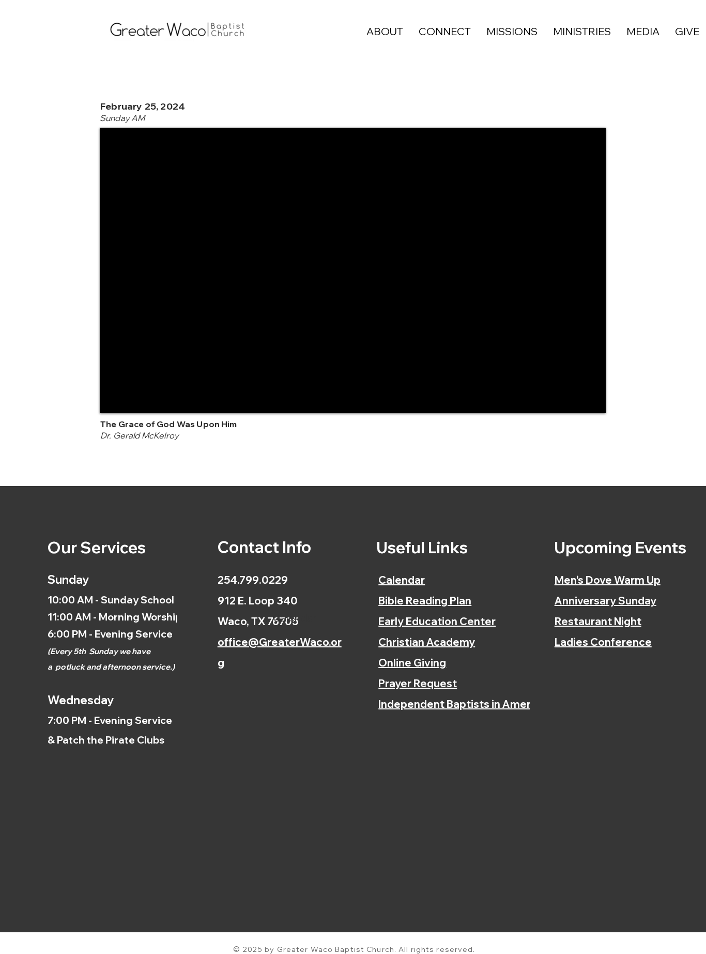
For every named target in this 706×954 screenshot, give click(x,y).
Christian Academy (426, 641)
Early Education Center (437, 621)
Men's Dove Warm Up (608, 579)
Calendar (401, 579)
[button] (385, 31)
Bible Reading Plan (424, 600)
